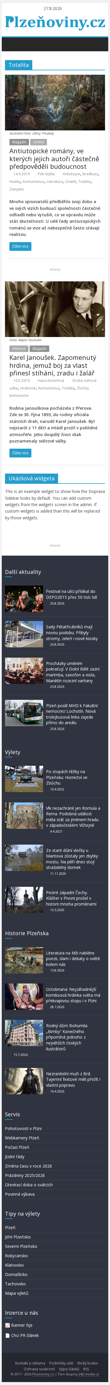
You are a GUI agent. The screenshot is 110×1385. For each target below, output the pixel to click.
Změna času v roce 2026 (28, 1166)
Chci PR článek (25, 1335)
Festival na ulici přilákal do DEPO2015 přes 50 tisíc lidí (71, 594)
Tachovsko (15, 1284)
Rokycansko (16, 1255)
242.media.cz (89, 1374)
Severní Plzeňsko (21, 1246)
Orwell (70, 181)
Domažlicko (16, 1274)
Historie (19, 348)
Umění (38, 141)
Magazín (19, 141)
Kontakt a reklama (30, 1363)
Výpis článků (69, 1369)
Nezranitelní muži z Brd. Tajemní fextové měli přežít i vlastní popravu (73, 1079)
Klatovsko (14, 1265)
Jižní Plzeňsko (18, 1237)
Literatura (55, 181)
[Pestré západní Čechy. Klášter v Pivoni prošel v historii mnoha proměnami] (24, 889)
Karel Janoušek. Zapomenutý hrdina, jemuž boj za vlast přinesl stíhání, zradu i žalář (52, 365)
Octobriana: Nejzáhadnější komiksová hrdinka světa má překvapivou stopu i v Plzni (73, 994)
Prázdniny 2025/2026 (25, 1175)
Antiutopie (71, 173)
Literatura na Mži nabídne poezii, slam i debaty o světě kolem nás (73, 958)
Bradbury (90, 173)
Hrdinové (28, 388)
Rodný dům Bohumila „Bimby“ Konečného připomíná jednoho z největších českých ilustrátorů (66, 1037)
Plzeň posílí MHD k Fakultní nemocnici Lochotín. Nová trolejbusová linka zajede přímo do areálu (72, 714)
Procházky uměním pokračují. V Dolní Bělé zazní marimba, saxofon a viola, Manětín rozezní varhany (72, 672)
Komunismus (33, 181)
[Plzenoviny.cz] (11, 44)
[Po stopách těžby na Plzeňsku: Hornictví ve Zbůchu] (24, 768)
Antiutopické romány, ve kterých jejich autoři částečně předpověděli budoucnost (54, 158)
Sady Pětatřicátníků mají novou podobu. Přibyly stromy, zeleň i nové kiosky (72, 632)
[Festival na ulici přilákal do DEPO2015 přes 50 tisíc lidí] (24, 588)
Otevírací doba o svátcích (29, 1184)
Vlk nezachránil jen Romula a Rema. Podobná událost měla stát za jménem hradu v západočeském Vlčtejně (73, 816)
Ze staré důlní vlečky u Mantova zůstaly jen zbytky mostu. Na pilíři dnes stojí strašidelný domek (72, 859)
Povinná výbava (20, 1194)
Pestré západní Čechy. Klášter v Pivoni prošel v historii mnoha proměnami (71, 898)
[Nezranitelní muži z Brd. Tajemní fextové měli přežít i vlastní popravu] (24, 1070)
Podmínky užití (61, 1363)
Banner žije (22, 1325)
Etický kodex (87, 1363)
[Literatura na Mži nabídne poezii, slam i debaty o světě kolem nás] (24, 950)
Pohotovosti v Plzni (23, 1128)
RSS (86, 1369)
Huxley (15, 181)
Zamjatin (16, 189)
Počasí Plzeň (17, 1147)
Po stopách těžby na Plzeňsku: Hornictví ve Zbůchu (66, 777)
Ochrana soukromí (39, 1369)
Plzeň (10, 1227)
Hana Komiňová (51, 380)
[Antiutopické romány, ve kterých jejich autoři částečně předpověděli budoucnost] (55, 78)
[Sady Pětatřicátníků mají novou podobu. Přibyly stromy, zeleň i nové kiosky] (24, 624)
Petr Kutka (46, 173)
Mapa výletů (16, 1293)
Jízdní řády (14, 1156)
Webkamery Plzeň (22, 1138)
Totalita (84, 181)
